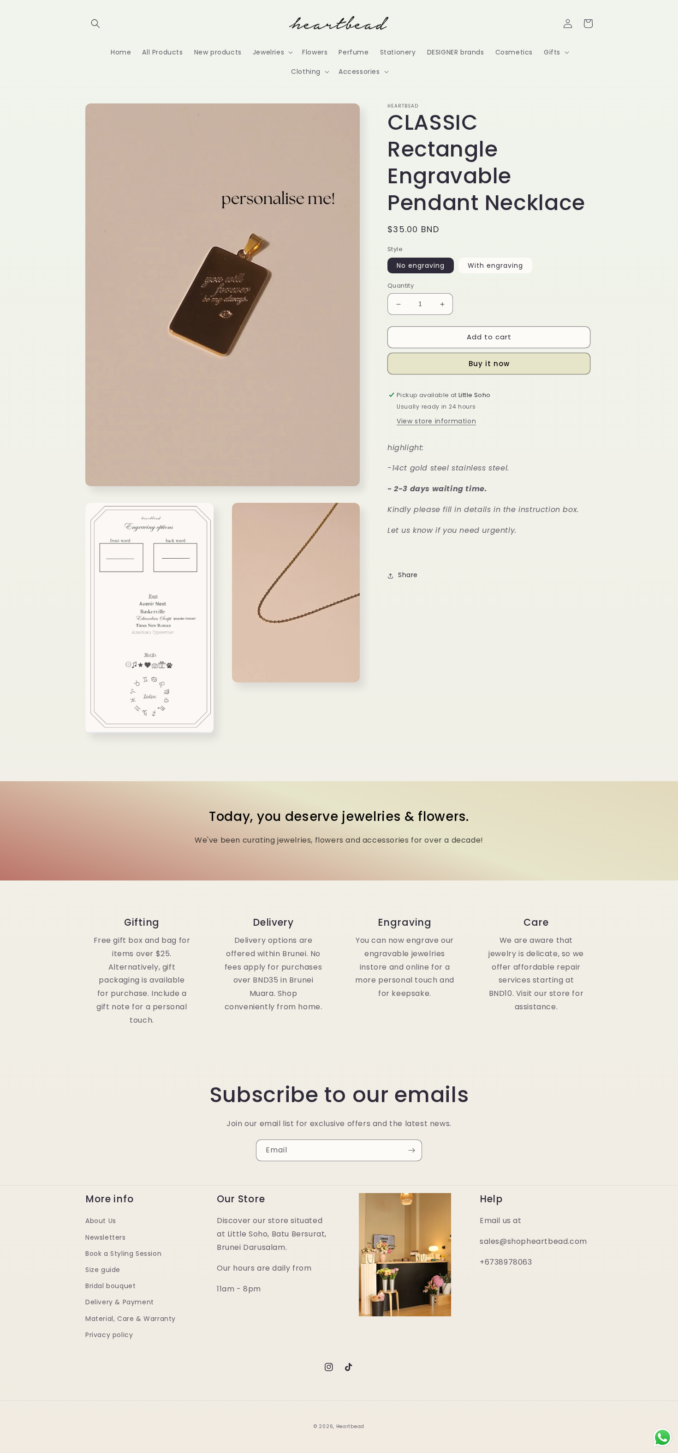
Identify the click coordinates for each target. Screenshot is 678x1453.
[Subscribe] (411, 1150)
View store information (436, 421)
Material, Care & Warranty (130, 1318)
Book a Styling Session (123, 1253)
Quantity (400, 286)
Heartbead (350, 1426)
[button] (95, 23)
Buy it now (489, 363)
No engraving (421, 266)
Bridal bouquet (110, 1285)
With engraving (495, 266)
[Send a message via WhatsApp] (662, 1437)
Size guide (102, 1269)
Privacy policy (109, 1334)
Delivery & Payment (119, 1302)
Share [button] (408, 575)
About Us (100, 1220)
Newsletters (105, 1237)
